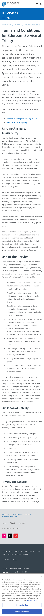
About (12, 523)
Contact (21, 523)
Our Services (6, 25)
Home (4, 523)
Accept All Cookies (22, 612)
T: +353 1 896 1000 (9, 560)
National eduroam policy (16, 122)
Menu (9, 18)
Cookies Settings (22, 605)
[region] (22, 594)
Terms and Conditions (32, 25)
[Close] (41, 576)
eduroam (18, 25)
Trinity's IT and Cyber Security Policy (21, 118)
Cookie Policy (32, 600)
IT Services (10, 13)
